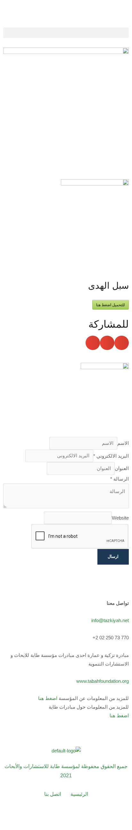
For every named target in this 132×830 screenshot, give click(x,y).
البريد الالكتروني (111, 455)
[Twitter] (49, 816)
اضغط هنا (47, 698)
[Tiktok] (101, 816)
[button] (66, 32)
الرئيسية (79, 794)
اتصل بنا (52, 794)
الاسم (123, 443)
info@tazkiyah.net (110, 620)
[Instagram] (83, 816)
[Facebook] (31, 816)
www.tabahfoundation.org (102, 681)
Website (120, 517)
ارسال (113, 556)
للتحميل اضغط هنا (110, 305)
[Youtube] (66, 816)
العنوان (122, 468)
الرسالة (119, 479)
